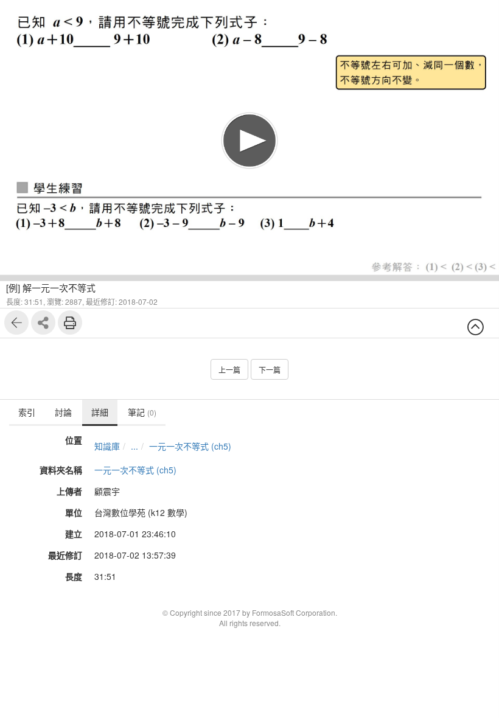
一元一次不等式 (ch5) (190, 446)
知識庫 (107, 446)
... (134, 446)
